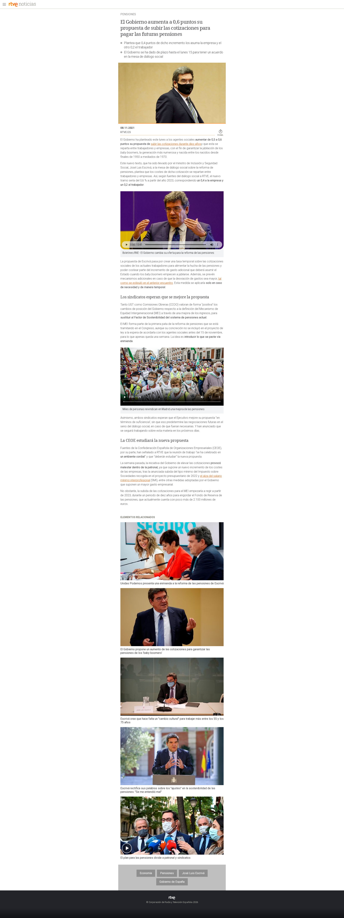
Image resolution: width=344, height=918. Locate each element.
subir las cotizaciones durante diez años (176, 144)
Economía (146, 873)
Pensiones (167, 873)
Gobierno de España (172, 881)
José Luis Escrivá (193, 873)
